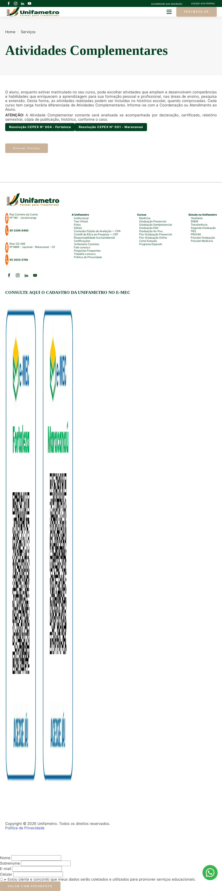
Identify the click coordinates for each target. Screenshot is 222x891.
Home (10, 32)
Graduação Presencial (152, 221)
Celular (6, 874)
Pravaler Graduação (203, 237)
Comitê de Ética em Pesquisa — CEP (96, 234)
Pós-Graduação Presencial (155, 234)
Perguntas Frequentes (87, 250)
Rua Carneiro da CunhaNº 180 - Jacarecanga (24, 216)
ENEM (194, 221)
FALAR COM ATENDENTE (30, 886)
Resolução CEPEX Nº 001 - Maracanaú (111, 127)
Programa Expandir (150, 244)
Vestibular (197, 218)
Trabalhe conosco (85, 253)
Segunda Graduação (203, 227)
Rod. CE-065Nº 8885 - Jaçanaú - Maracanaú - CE (32, 245)
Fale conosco (82, 247)
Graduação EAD (148, 227)
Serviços (28, 32)
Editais (78, 227)
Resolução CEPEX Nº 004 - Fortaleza (40, 127)
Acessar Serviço (26, 148)
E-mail (5, 869)
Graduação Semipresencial (155, 224)
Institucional (81, 218)
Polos (77, 224)
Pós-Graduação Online (153, 237)
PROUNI (196, 234)
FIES (193, 231)
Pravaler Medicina (202, 240)
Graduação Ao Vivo (151, 231)
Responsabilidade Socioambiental (94, 237)
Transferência (199, 224)
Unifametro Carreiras (86, 244)
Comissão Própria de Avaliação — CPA (97, 231)
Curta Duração (148, 240)
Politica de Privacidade (88, 257)
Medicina (144, 218)
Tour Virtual (81, 221)
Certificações (82, 240)
